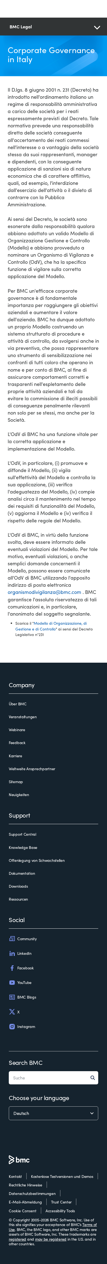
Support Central (22, 834)
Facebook (25, 967)
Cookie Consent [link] (22, 1210)
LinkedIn (24, 953)
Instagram (26, 1026)
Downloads (18, 886)
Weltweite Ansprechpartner (32, 768)
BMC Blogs (26, 997)
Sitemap (16, 781)
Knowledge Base (23, 847)
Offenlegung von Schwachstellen (37, 860)
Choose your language (39, 1097)
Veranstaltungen (23, 716)
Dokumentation (22, 873)
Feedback (17, 742)
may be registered (50, 1239)
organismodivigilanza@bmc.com (44, 592)
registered (17, 1239)
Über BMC (18, 703)
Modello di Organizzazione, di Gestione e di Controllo (51, 626)
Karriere (15, 755)
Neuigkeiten (19, 794)
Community (26, 938)
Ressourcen (18, 899)
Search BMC (26, 1062)
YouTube (24, 982)
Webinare (17, 729)
